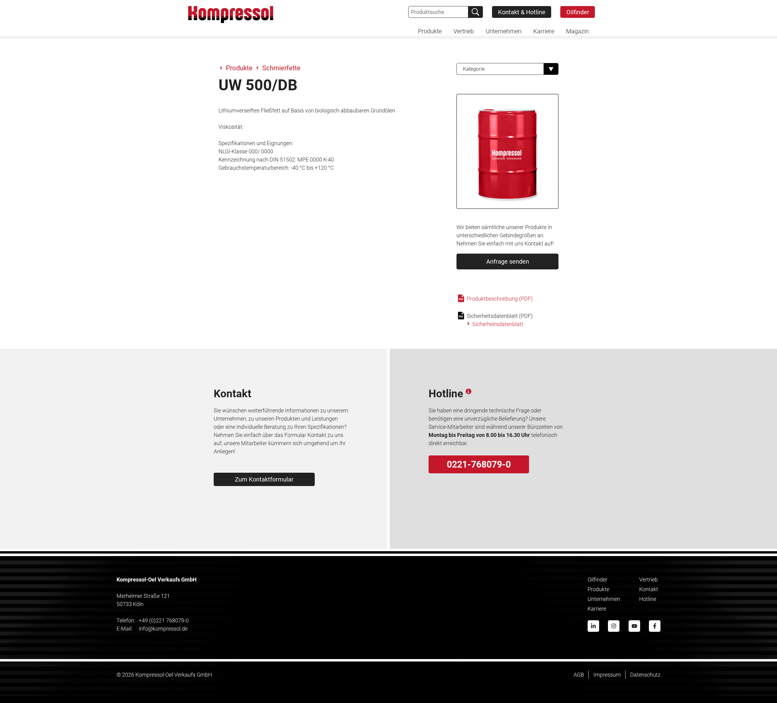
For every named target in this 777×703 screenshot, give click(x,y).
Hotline (647, 599)
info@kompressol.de (152, 628)
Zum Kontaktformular (264, 479)
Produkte (239, 68)
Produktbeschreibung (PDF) (499, 298)
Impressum (607, 674)
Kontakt (648, 589)
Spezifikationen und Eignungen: (256, 143)
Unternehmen (604, 599)
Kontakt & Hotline (521, 12)
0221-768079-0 (479, 464)
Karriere (597, 608)
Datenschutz (645, 674)
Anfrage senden (507, 261)
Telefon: (126, 620)
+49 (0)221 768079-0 (153, 620)
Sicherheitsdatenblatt (497, 324)
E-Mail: (125, 628)
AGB (579, 674)
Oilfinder (577, 12)
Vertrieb (648, 579)
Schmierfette (281, 68)
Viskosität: (231, 127)
